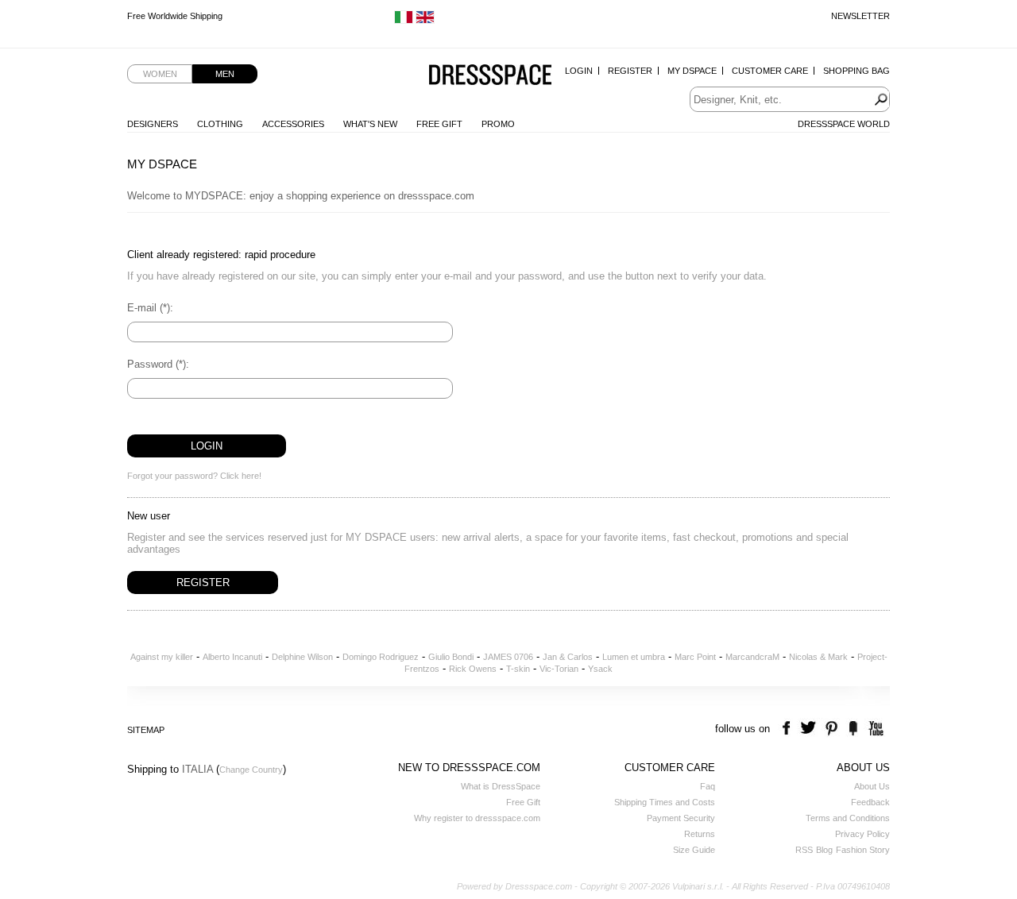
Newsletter (860, 16)
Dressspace (490, 75)
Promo (498, 124)
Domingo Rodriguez (380, 657)
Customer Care (770, 70)
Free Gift (439, 124)
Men (224, 74)
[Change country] (403, 20)
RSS (804, 850)
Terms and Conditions (848, 818)
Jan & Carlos (568, 657)
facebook (788, 728)
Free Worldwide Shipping (174, 16)
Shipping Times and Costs (664, 802)
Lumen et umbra (633, 657)
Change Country (251, 769)
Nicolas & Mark (818, 657)
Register (630, 70)
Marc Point (695, 657)
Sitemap (145, 730)
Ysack (600, 668)
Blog (824, 850)
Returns (699, 834)
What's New (370, 124)
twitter (810, 728)
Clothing (220, 124)
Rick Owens (473, 668)
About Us (872, 786)
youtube (874, 728)
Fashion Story (863, 850)
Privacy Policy (862, 834)
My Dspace (692, 70)
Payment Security (681, 818)
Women (160, 74)
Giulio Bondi (451, 657)
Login (579, 70)
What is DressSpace (500, 786)
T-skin (518, 668)
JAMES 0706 (508, 657)
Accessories (293, 124)
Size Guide (694, 850)
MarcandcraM (752, 657)
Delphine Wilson (302, 657)
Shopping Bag (856, 70)
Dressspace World (844, 124)
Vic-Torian (558, 668)
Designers (152, 124)
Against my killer (161, 657)
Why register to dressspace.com (477, 818)
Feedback (870, 802)
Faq (707, 786)
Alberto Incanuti (232, 657)
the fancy (853, 728)
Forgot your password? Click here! (194, 475)
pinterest (831, 728)
